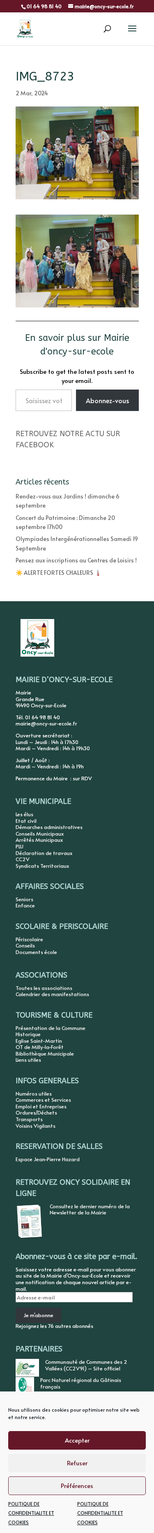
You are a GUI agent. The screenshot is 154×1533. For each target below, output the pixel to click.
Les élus (24, 814)
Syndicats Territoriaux (42, 865)
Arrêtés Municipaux (39, 839)
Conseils (25, 945)
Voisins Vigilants (35, 1125)
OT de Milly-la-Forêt (40, 1047)
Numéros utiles (34, 1093)
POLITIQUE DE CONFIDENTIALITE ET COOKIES (31, 1513)
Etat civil (26, 820)
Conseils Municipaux (40, 833)
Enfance (25, 905)
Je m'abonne (38, 1315)
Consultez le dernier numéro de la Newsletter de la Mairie (90, 1209)
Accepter (77, 1440)
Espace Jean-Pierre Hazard (48, 1159)
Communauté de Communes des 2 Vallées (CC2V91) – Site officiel (86, 1365)
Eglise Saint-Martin (39, 1040)
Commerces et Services (43, 1099)
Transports (29, 1119)
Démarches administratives (49, 827)
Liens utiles (28, 1059)
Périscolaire (29, 939)
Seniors (24, 899)
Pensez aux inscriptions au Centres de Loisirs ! (76, 560)
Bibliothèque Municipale (45, 1053)
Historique (28, 1034)
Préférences (77, 1485)
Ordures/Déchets (36, 1112)
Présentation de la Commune (50, 1028)
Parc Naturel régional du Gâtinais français (80, 1383)
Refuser (77, 1462)
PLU (19, 846)
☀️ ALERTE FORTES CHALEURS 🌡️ (58, 572)
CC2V (23, 859)
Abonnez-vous (107, 400)
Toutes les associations (44, 988)
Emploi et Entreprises (41, 1106)
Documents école (36, 952)
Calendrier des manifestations (52, 994)
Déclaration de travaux (44, 853)
